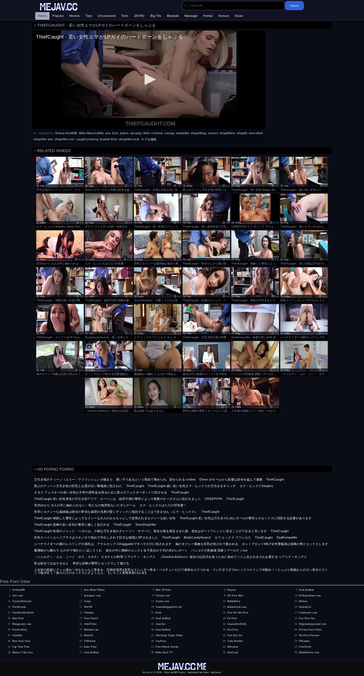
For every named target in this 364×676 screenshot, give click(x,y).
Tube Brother (235, 641)
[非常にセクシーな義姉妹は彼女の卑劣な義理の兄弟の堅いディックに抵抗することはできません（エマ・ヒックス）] (157, 247)
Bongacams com (21, 624)
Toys (89, 15)
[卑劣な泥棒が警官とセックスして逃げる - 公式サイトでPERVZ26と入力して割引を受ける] (206, 394)
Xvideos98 (18, 589)
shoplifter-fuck (129, 139)
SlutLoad (232, 652)
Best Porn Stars (21, 641)
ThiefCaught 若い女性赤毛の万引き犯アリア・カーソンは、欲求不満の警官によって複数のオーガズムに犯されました (117, 498)
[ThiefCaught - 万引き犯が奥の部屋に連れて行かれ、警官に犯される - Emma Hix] (206, 321)
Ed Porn (232, 618)
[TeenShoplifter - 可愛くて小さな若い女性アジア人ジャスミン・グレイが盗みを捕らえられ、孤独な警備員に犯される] (157, 284)
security (136, 133)
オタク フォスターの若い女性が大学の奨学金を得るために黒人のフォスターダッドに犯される (100, 492)
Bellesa (303, 601)
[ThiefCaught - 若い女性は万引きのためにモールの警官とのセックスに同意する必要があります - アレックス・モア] (304, 247)
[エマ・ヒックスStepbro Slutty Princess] (60, 210)
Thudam (89, 612)
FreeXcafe (305, 646)
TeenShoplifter (145, 524)
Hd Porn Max (235, 595)
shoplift (242, 133)
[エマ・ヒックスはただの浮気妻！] (109, 247)
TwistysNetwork (21, 601)
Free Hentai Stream (167, 646)
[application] (148, 80)
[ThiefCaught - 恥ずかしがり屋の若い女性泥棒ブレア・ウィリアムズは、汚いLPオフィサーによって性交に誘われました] (206, 247)
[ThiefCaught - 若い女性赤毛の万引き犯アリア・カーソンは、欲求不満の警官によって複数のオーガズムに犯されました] (206, 210)
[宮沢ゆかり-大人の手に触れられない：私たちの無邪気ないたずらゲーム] (60, 247)
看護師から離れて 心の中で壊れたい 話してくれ (68, 550)
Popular (58, 15)
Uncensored (106, 15)
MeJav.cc (148, 672)
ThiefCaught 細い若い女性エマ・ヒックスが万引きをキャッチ (192, 486)
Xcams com (162, 601)
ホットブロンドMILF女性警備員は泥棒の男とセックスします (285, 544)
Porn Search (91, 618)
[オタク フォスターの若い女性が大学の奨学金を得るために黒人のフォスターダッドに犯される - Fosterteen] (109, 210)
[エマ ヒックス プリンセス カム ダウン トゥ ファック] (157, 321)
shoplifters (227, 133)
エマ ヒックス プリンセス (233, 537)
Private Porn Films (310, 629)
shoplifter (182, 133)
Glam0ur (17, 635)
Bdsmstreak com (236, 606)
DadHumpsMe (287, 537)
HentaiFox (305, 606)
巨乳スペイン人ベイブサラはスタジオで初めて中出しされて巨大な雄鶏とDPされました (96, 537)
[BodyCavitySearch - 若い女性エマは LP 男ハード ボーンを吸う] (109, 321)
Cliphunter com (308, 612)
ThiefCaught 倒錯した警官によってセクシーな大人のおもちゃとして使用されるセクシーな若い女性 (105, 518)
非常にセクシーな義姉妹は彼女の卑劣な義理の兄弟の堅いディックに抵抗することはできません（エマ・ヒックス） (116, 511)
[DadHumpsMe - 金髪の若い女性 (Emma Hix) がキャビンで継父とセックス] (255, 321)
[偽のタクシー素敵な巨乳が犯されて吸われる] (60, 358)
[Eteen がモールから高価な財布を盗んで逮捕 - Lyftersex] (109, 173)
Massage (191, 15)
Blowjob (173, 15)
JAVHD (139, 15)
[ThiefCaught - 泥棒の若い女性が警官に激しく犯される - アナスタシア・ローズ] (60, 284)
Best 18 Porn (163, 589)
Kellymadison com (310, 595)
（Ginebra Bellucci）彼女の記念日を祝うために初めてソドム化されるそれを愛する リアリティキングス (233, 556)
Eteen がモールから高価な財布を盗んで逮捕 (230, 479)
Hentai (208, 15)
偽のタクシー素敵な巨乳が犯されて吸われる (206, 544)
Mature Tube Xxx (22, 652)
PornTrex (232, 629)
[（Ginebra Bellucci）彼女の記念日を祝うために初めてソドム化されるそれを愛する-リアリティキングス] (109, 394)
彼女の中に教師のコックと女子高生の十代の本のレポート (147, 550)
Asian (239, 15)
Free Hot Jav (234, 635)
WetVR (88, 606)
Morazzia (232, 646)
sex (107, 133)
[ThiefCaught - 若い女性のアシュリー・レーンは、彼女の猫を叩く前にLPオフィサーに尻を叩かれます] (157, 210)
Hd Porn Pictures (309, 635)
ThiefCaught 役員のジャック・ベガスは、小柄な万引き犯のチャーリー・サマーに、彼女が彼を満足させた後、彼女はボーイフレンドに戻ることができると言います (150, 531)
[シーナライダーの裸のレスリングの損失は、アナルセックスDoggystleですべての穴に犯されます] (304, 321)
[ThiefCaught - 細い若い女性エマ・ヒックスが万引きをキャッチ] (304, 173)
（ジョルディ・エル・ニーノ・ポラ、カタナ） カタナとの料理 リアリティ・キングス (94, 556)
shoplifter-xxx (64, 139)
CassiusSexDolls (236, 624)
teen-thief (256, 133)
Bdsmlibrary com (309, 652)
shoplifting (198, 133)
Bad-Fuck (18, 618)
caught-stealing (87, 139)
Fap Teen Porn (21, 646)
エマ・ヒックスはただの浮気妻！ (163, 505)
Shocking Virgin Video (169, 635)
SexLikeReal (306, 589)
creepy (169, 133)
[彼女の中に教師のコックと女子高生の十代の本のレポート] (206, 358)
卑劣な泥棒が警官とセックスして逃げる (101, 563)
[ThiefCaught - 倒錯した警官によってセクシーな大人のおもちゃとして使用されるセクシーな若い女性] (255, 247)
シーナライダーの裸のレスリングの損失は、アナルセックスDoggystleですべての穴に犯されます (103, 544)
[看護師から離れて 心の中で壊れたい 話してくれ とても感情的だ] (157, 358)
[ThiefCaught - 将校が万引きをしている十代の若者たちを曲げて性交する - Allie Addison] (255, 284)
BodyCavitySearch (197, 537)
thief (146, 133)
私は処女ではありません (51, 563)
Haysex (231, 589)
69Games (304, 641)
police (124, 133)
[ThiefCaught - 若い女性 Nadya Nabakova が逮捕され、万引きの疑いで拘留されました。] (255, 173)
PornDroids (19, 606)
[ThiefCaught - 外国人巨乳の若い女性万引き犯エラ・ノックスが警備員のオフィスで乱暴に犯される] (157, 173)
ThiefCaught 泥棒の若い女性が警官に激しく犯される (72, 524)
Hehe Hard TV (164, 652)
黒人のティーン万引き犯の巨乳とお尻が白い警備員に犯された (78, 486)
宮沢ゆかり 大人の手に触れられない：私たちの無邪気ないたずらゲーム (85, 505)
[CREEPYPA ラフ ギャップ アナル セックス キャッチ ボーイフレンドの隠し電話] (255, 210)
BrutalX (88, 635)
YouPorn (161, 641)
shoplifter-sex (43, 139)
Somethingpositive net (169, 606)
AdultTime (90, 624)
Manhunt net (91, 629)
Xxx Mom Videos (94, 589)
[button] (148, 79)
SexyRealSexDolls (23, 612)
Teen (124, 15)
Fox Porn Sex (307, 618)
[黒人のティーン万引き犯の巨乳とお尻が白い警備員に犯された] (206, 173)
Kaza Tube (90, 646)
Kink (158, 612)
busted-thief (108, 139)
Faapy (87, 601)
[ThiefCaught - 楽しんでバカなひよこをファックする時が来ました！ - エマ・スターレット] (304, 210)
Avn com (17, 595)
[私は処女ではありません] (157, 394)
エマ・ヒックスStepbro (256, 486)
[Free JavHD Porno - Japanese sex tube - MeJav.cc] (59, 7)
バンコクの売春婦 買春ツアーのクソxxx (219, 550)
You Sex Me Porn (237, 612)
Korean (224, 15)
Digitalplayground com (312, 624)
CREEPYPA (213, 498)
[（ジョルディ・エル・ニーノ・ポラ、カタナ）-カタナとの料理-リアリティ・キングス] (304, 358)
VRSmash (89, 641)
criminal (157, 133)
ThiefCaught (275, 479)
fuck (115, 133)
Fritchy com (163, 595)
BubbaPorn (233, 601)
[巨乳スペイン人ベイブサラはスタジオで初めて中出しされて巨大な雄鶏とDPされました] (304, 284)
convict (213, 133)
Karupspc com (92, 595)
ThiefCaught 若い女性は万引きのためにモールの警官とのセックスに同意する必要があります (246, 518)
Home (42, 15)
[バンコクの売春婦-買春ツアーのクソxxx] (255, 358)
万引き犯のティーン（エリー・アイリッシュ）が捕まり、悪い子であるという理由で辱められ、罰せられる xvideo (115, 479)
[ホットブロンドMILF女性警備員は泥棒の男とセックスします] (109, 358)
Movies (74, 15)
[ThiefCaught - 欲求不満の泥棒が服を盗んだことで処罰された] (109, 284)
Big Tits (155, 15)
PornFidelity (19, 629)
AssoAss (160, 624)
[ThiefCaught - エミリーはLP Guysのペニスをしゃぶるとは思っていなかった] (60, 321)
